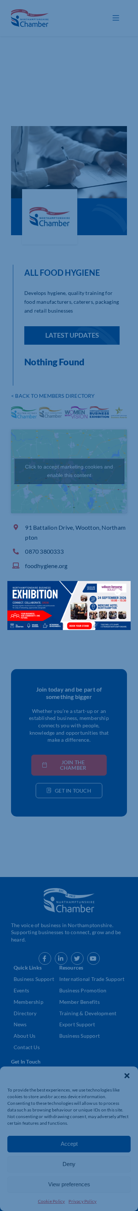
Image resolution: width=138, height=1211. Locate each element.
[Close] (117, 592)
